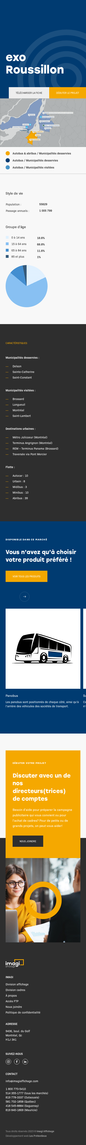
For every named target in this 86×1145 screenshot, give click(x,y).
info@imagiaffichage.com (22, 1081)
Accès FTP (12, 1001)
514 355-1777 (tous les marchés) (27, 1093)
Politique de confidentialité (23, 1012)
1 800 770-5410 (16, 1089)
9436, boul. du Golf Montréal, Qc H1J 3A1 (18, 1035)
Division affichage (17, 984)
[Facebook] (17, 1061)
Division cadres (15, 990)
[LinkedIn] (25, 1061)
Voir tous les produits (26, 576)
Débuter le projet (67, 92)
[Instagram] (8, 1061)
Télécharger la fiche (29, 92)
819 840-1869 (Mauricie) (21, 1110)
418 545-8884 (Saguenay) (22, 1105)
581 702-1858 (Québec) (21, 1101)
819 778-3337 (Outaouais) (22, 1097)
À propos (11, 995)
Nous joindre (28, 841)
